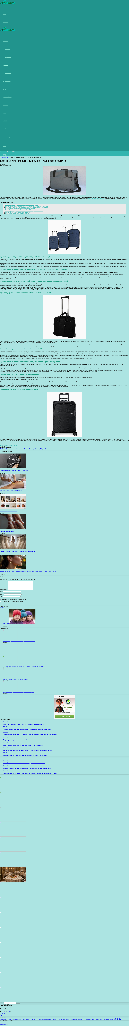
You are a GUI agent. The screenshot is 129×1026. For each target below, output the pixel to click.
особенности (48, 1019)
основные (43, 1019)
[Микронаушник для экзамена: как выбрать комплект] (10, 678)
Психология (8, 73)
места (39, 1019)
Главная (7, 49)
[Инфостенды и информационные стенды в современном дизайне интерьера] (13, 866)
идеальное (27, 1019)
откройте (55, 1019)
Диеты (4, 113)
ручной (11, 445)
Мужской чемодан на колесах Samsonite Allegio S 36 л (18, 209)
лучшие (32, 1019)
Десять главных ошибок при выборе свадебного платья (18, 551)
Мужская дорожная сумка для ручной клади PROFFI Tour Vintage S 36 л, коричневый (26, 207)
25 (2, 1013)
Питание (5, 105)
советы (113, 1019)
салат (109, 1019)
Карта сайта (8, 57)
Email (1, 594)
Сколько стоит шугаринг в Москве (11, 490)
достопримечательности (19, 1019)
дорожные (2, 445)
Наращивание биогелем (7, 531)
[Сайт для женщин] (7, 5)
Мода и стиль (6, 81)
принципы (91, 1019)
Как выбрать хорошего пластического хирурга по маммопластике (19, 641)
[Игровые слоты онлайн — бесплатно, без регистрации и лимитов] (13, 896)
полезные (60, 1019)
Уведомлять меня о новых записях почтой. (12, 601)
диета (10, 1019)
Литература (8, 137)
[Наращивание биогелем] (13, 528)
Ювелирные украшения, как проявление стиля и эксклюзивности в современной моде (28, 571)
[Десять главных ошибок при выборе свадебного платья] (13, 548)
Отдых (4, 89)
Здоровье (5, 65)
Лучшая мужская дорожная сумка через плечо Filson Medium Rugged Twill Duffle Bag (26, 206)
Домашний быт (7, 97)
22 (9, 1011)
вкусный (2, 1019)
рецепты (106, 1019)
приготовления (86, 1019)
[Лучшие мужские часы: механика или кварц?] (13, 467)
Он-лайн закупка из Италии (8, 511)
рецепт (101, 1019)
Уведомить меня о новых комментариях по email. (14, 599)
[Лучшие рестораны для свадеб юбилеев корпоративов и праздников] (13, 881)
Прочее (5, 121)
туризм (118, 1019)
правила (67, 1019)
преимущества (73, 1019)
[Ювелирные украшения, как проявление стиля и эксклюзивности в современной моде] (13, 569)
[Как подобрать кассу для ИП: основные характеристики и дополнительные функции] (10, 665)
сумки (15, 445)
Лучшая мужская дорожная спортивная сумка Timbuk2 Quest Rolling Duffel (24, 211)
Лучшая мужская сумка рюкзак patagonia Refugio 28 (18, 212)
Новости (7, 129)
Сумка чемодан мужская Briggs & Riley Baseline (17, 213)
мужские (7, 445)
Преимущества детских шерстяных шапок (13, 624)
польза (64, 1019)
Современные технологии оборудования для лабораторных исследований (21, 653)
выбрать (6, 1019)
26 (4, 1013)
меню (36, 1019)
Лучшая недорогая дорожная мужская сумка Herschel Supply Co (21, 205)
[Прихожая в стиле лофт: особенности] (13, 911)
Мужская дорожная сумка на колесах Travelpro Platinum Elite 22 (21, 208)
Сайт (1, 596)
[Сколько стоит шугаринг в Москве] (13, 488)
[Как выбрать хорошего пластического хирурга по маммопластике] (10, 639)
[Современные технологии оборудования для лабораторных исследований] (10, 652)
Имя (1, 591)
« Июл (1, 1015)
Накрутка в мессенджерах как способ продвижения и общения (18, 692)
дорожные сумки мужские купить (96, 198)
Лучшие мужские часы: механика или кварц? (14, 470)
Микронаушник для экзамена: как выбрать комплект (16, 679)
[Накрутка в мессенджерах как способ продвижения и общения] (10, 690)
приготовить (80, 1019)
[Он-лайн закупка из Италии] (13, 508)
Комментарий (3, 589)
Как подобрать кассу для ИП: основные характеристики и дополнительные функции (23, 666)
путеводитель (97, 1019)
